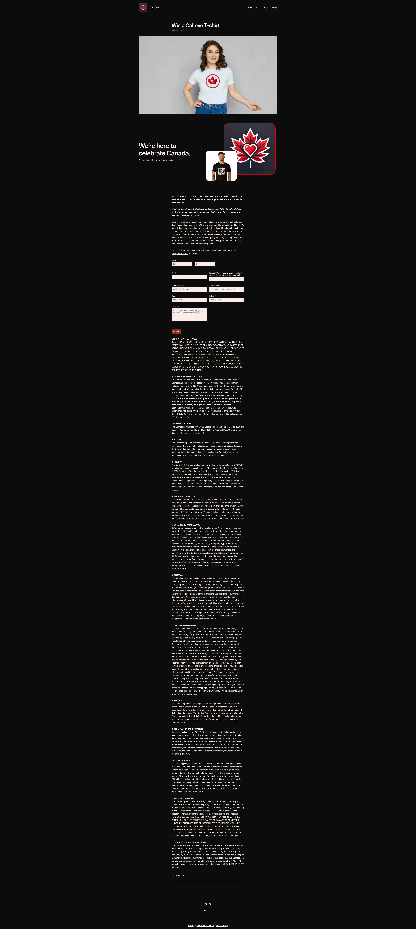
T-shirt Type (214, 286)
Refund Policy (222, 925)
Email (174, 273)
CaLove (155, 7)
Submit (176, 332)
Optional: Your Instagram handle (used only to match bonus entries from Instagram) (226, 274)
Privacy (191, 925)
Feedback (175, 306)
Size (174, 296)
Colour (212, 296)
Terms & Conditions (205, 925)
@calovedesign (215, 392)
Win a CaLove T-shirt (195, 25)
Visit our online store (186, 240)
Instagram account (180, 253)
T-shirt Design (178, 286)
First (173, 268)
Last (196, 268)
